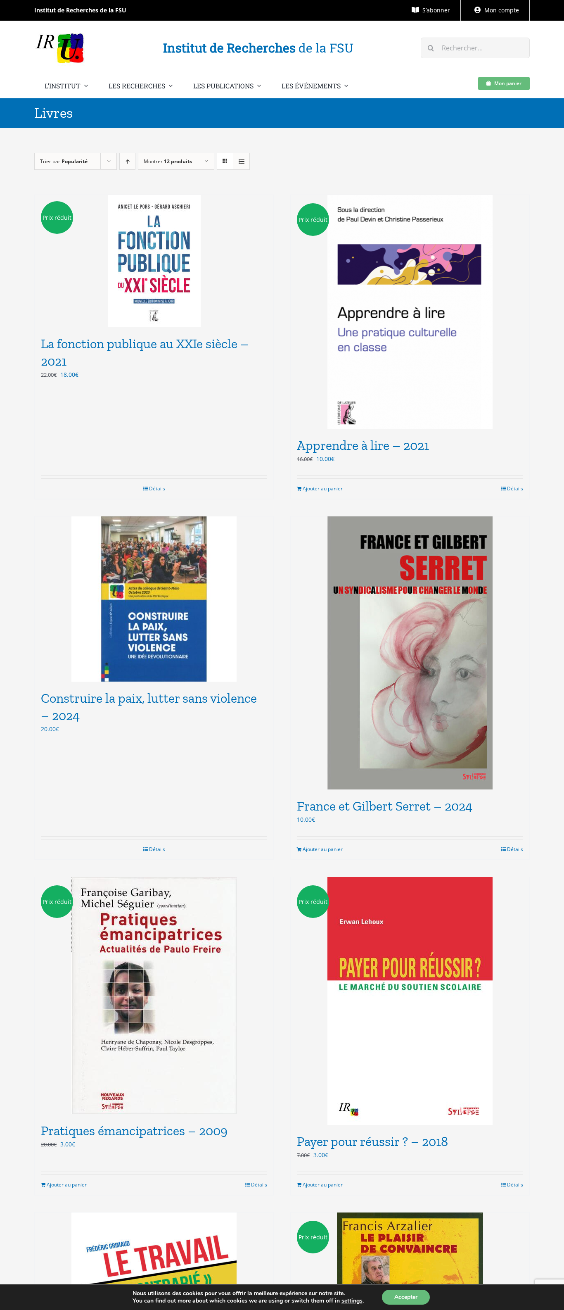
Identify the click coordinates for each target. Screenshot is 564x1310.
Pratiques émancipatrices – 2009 (134, 1131)
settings (352, 1301)
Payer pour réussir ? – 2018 (372, 1141)
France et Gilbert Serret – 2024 (384, 806)
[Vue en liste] (241, 161)
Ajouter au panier (323, 488)
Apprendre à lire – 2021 (363, 445)
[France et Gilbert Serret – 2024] (410, 652)
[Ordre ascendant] (127, 161)
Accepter (405, 1297)
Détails (157, 488)
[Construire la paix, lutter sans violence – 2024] (154, 599)
